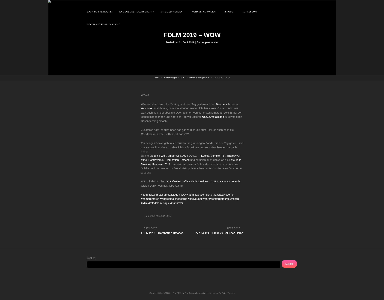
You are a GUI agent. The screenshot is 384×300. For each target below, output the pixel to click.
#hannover (176, 203)
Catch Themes (228, 293)
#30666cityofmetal (152, 194)
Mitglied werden (171, 12)
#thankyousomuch (199, 194)
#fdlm (144, 203)
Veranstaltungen (203, 12)
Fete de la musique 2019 (199, 78)
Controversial (156, 159)
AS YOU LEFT (191, 155)
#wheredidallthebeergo (173, 198)
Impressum (250, 12)
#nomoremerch (150, 198)
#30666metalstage (213, 116)
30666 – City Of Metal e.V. (177, 293)
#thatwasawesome (222, 194)
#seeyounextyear (198, 198)
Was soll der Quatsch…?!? (136, 12)
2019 (183, 78)
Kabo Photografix (230, 181)
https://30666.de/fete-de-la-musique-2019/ (191, 181)
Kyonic (205, 155)
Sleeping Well (158, 155)
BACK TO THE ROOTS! (99, 12)
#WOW (183, 194)
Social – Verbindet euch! (103, 24)
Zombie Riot (218, 155)
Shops (229, 12)
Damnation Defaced (178, 159)
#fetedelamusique (159, 203)
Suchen (91, 258)
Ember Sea (174, 155)
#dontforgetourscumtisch (224, 198)
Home (156, 78)
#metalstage (171, 194)
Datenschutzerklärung (198, 293)
